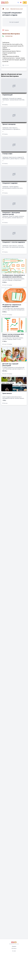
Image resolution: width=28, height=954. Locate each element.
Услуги (7, 9)
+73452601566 (8, 36)
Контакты (14, 948)
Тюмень (6, 30)
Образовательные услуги (16, 9)
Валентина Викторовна (11, 34)
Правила (14, 946)
